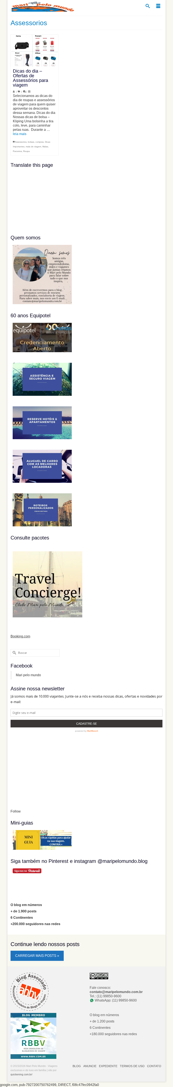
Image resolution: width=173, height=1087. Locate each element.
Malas (45, 146)
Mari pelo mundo (28, 675)
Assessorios (21, 142)
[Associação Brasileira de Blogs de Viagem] (30, 991)
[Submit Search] (14, 653)
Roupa (26, 151)
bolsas (31, 142)
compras (39, 142)
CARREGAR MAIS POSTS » (37, 955)
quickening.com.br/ (21, 1074)
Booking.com (20, 636)
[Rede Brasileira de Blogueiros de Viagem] (33, 1035)
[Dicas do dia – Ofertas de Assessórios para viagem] (34, 50)
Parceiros (17, 151)
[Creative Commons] (99, 975)
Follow (16, 811)
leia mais (19, 134)
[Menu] (158, 6)
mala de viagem (33, 146)
